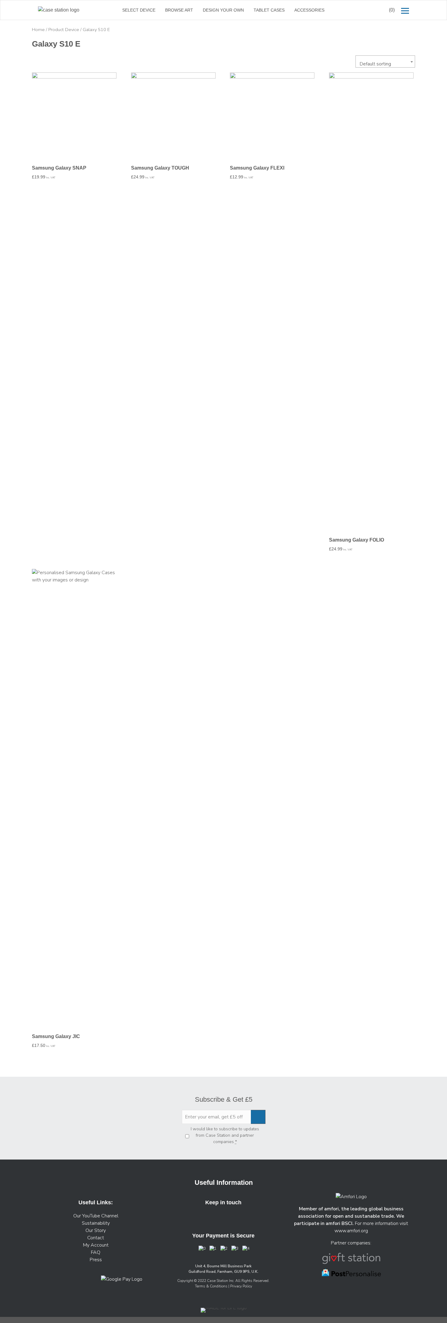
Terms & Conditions (211, 1286)
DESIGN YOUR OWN (223, 10)
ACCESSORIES (309, 10)
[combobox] (385, 61)
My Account (96, 1245)
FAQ (95, 1252)
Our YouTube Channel (95, 1215)
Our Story (95, 1230)
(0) (392, 9)
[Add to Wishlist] (39, 81)
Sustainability (96, 1223)
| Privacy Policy (240, 1286)
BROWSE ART (179, 10)
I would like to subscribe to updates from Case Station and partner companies (225, 1135)
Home (38, 29)
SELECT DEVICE (138, 10)
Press (96, 1259)
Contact (95, 1237)
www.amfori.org (351, 1230)
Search (369, 10)
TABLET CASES (269, 10)
